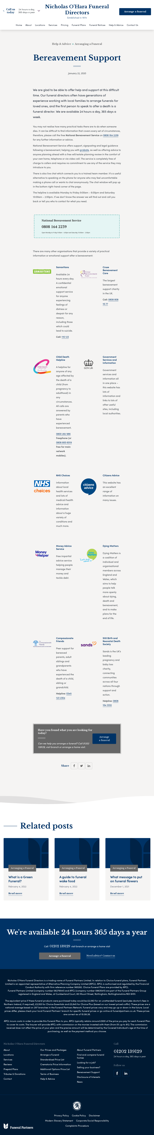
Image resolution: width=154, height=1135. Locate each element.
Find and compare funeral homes (90, 1056)
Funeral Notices (97, 25)
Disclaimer (94, 1115)
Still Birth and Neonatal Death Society (111, 641)
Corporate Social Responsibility (92, 1120)
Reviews (8, 1064)
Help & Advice (116, 25)
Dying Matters (111, 546)
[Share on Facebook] (74, 766)
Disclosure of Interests (88, 1077)
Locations (40, 25)
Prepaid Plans (11, 1069)
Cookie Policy (79, 1115)
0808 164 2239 (110, 135)
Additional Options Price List (55, 1069)
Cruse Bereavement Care (110, 270)
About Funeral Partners (89, 1050)
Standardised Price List (52, 1059)
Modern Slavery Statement (59, 1120)
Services (53, 25)
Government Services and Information (110, 359)
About (28, 25)
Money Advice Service (64, 547)
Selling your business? (88, 1067)
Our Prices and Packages (53, 1050)
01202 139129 (60, 946)
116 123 (65, 336)
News (80, 1081)
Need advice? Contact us (100, 955)
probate (84, 150)
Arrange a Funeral (49, 1054)
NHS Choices (63, 475)
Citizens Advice (111, 475)
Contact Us (132, 25)
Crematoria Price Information (55, 1064)
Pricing (64, 25)
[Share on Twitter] (81, 766)
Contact (8, 1078)
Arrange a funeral (135, 11)
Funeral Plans (79, 25)
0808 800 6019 (64, 442)
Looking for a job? (86, 1062)
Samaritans (62, 267)
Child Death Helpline (62, 358)
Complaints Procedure (77, 1125)
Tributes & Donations (14, 1074)
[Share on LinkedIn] (89, 766)
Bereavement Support (88, 1072)
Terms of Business (49, 1074)
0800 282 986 (63, 433)
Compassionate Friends (64, 639)
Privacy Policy (61, 1115)
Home (19, 25)
